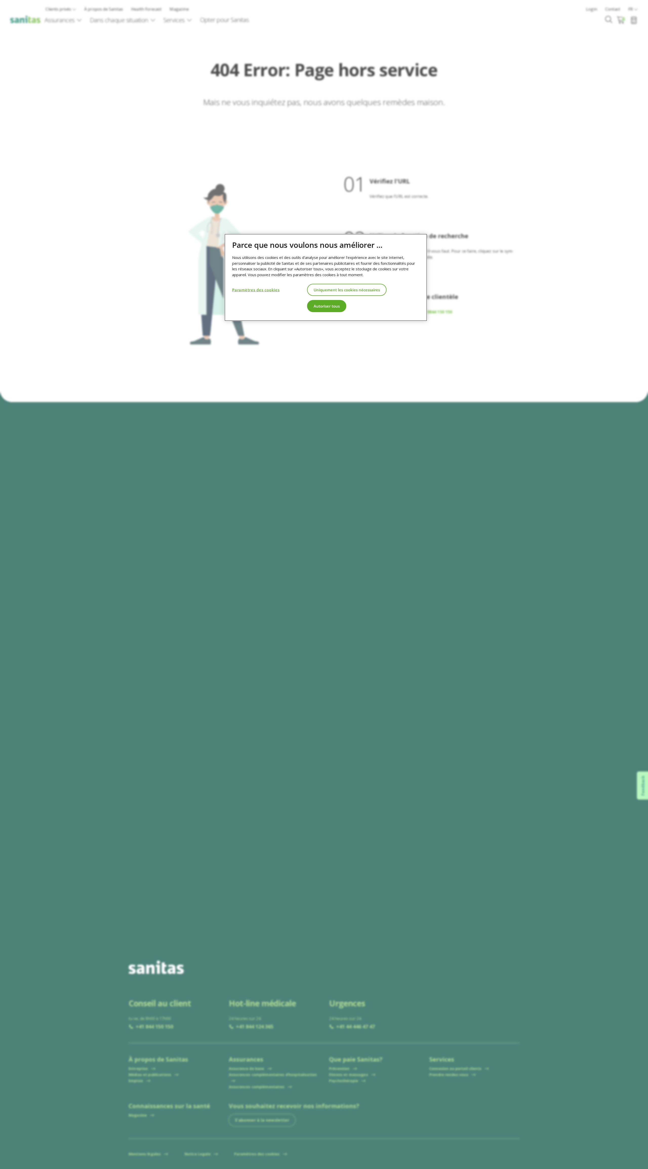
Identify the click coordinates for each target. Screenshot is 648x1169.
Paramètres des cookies (256, 289)
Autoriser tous (327, 305)
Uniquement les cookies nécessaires (347, 289)
